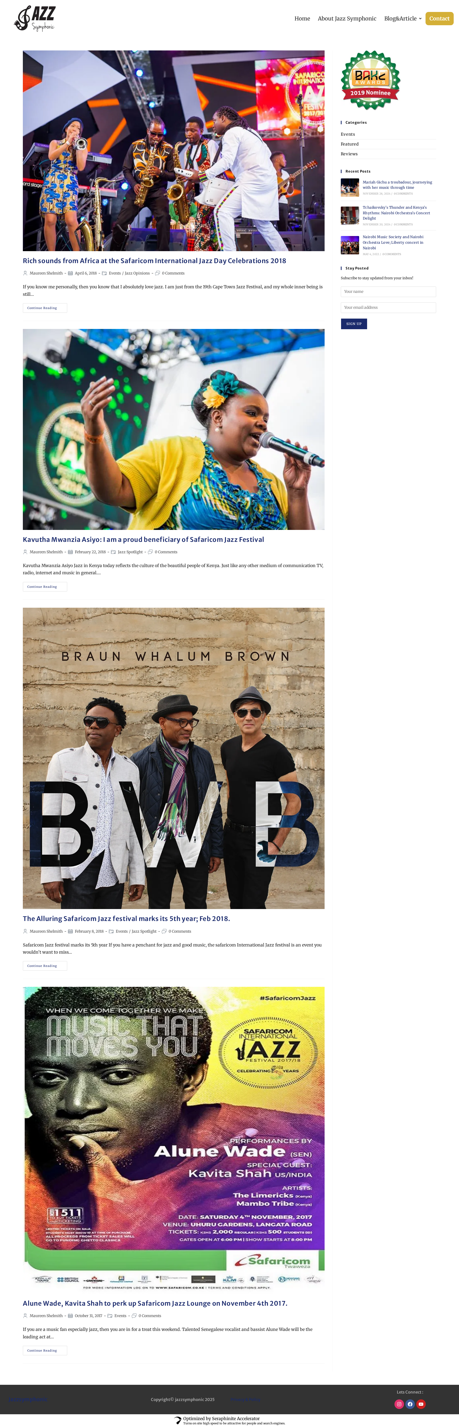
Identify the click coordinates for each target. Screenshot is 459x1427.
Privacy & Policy (245, 1399)
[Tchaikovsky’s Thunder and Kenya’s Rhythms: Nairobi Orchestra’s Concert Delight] (350, 216)
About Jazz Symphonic (347, 18)
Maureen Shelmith (46, 273)
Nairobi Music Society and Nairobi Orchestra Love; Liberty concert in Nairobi (393, 242)
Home (302, 18)
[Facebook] (410, 1404)
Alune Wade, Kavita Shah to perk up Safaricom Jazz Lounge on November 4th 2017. (155, 1303)
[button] (403, 18)
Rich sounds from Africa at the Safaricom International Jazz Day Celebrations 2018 (155, 261)
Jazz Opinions (137, 273)
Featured (350, 144)
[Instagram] (399, 1404)
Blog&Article (400, 18)
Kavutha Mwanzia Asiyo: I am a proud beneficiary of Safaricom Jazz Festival (143, 539)
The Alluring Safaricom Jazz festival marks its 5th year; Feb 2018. (126, 919)
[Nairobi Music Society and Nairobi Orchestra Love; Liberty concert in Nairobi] (350, 245)
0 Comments (173, 273)
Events (115, 273)
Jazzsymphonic (28, 1399)
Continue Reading (47, 306)
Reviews (349, 153)
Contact (440, 18)
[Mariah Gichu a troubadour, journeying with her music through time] (350, 187)
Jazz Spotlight (130, 552)
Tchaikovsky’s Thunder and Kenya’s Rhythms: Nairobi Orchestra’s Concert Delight (396, 213)
